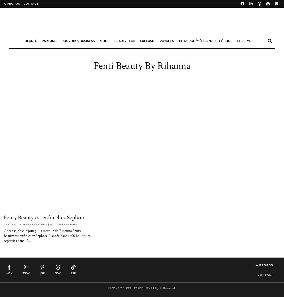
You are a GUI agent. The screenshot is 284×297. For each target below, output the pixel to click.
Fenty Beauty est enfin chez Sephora (45, 217)
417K (9, 273)
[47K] (42, 267)
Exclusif (147, 41)
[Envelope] (276, 3)
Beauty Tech (124, 41)
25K (73, 273)
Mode (104, 41)
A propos (12, 3)
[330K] (26, 267)
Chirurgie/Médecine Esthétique (205, 41)
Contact (265, 274)
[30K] (58, 267)
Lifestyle (244, 41)
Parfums (49, 41)
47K (42, 273)
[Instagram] (251, 3)
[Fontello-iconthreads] (259, 3)
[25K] (73, 267)
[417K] (9, 267)
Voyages (167, 41)
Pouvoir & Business (78, 41)
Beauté (31, 41)
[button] (269, 41)
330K (26, 273)
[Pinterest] (268, 3)
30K (58, 273)
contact (31, 3)
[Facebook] (242, 3)
